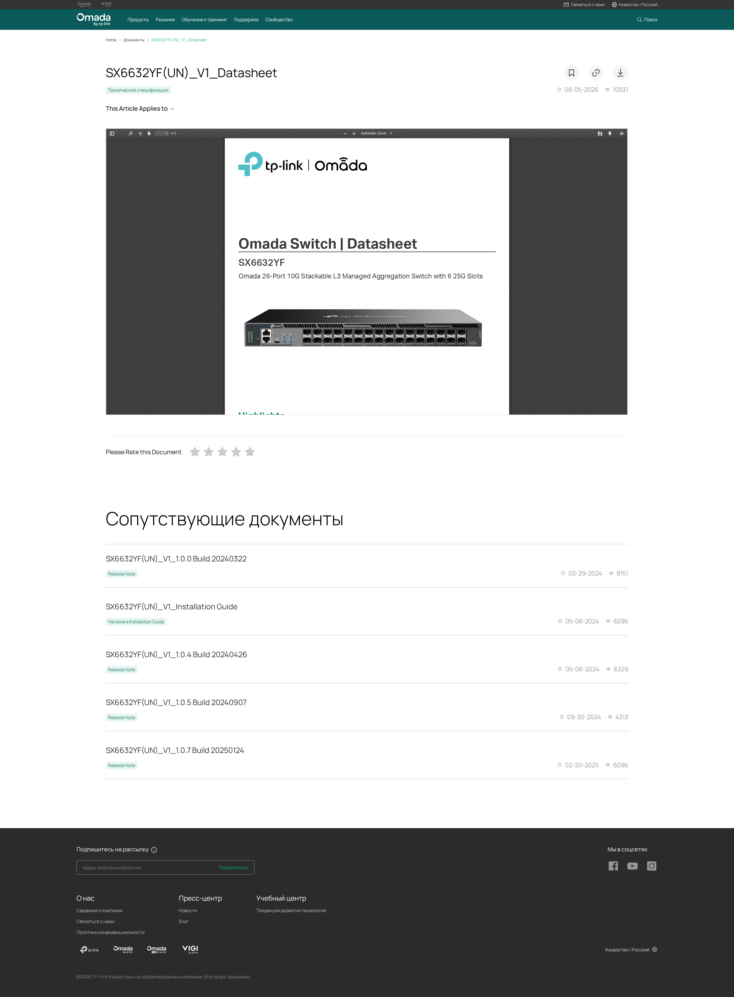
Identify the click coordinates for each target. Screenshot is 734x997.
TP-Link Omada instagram (651, 866)
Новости (188, 910)
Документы (134, 39)
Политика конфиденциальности (111, 932)
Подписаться (233, 867)
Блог (184, 921)
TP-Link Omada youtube (632, 866)
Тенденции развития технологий (291, 910)
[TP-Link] (89, 950)
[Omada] (123, 950)
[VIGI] (190, 950)
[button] (584, 4)
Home (111, 39)
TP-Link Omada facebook (613, 866)
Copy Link (596, 72)
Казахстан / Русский (627, 950)
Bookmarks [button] (571, 72)
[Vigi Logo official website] (106, 4)
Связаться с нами (95, 921)
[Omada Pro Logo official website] (84, 4)
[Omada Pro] (156, 950)
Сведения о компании (100, 910)
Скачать (620, 72)
